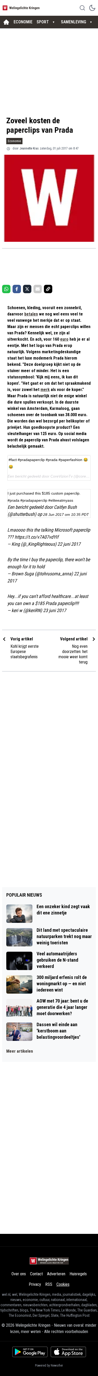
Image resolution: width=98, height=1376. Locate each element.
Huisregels (78, 1273)
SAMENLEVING (73, 21)
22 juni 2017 (68, 544)
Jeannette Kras (29, 148)
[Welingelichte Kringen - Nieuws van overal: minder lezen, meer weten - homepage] (21, 7)
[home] (6, 22)
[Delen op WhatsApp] (6, 289)
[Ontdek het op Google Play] (30, 1352)
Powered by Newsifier (49, 1365)
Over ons (18, 1273)
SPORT (43, 21)
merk (45, 389)
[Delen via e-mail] (37, 289)
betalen (31, 314)
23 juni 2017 (54, 610)
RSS (48, 1284)
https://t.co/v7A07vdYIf (37, 537)
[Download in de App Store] (68, 1352)
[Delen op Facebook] (17, 289)
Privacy (35, 1284)
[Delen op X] (27, 289)
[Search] (82, 8)
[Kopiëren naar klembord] (48, 289)
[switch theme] (92, 8)
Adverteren (56, 1273)
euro (64, 339)
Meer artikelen (19, 1051)
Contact (36, 1273)
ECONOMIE (23, 21)
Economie (14, 141)
